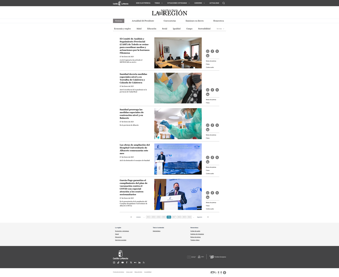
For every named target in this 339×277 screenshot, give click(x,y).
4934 (158, 217)
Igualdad (177, 29)
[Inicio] (137, 254)
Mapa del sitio (138, 272)
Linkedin (139, 262)
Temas (157, 3)
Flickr (135, 262)
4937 (174, 217)
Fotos (207, 64)
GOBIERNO (198, 3)
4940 (189, 217)
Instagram (114, 262)
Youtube (122, 262)
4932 (148, 217)
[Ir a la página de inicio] (120, 3)
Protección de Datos (118, 272)
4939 (184, 217)
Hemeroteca (218, 21)
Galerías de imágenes (197, 234)
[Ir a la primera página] (132, 217)
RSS (144, 262)
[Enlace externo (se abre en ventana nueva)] (218, 272)
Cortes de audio (195, 231)
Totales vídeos (194, 240)
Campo (189, 29)
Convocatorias (170, 21)
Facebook (127, 262)
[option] (122, 29)
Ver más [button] (219, 29)
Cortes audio (210, 67)
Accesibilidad (147, 272)
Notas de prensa (211, 61)
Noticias (118, 21)
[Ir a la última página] (206, 217)
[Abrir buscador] (223, 3)
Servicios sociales (120, 240)
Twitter (131, 262)
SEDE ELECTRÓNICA (143, 3)
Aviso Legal (129, 272)
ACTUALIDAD (214, 3)
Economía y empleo (122, 29)
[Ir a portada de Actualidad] (169, 13)
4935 (163, 217)
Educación (151, 29)
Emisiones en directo (195, 21)
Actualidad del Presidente (143, 21)
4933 (153, 217)
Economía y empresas (122, 231)
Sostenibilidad (204, 29)
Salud (139, 29)
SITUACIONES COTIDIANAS (177, 3)
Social (164, 29)
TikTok (118, 262)
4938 (179, 217)
